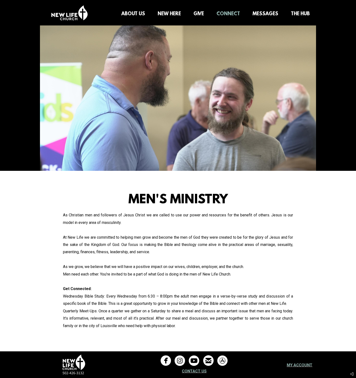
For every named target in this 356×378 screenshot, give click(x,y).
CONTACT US (194, 371)
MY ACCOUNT (299, 365)
